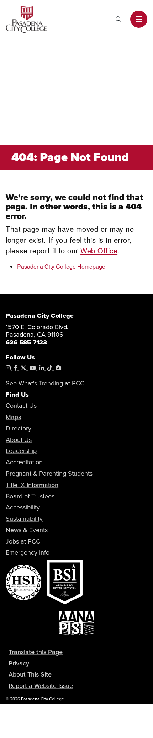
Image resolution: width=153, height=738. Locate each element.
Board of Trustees (30, 496)
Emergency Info (27, 552)
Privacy (19, 663)
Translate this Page (36, 652)
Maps (13, 417)
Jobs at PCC (23, 541)
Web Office (98, 250)
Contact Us (21, 405)
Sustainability (24, 518)
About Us (19, 439)
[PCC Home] (26, 18)
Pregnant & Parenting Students (49, 473)
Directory (18, 428)
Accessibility (23, 507)
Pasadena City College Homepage (61, 266)
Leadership (21, 450)
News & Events (27, 530)
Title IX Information (32, 485)
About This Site (30, 674)
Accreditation (24, 462)
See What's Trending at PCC (45, 383)
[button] (138, 19)
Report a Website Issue (41, 685)
